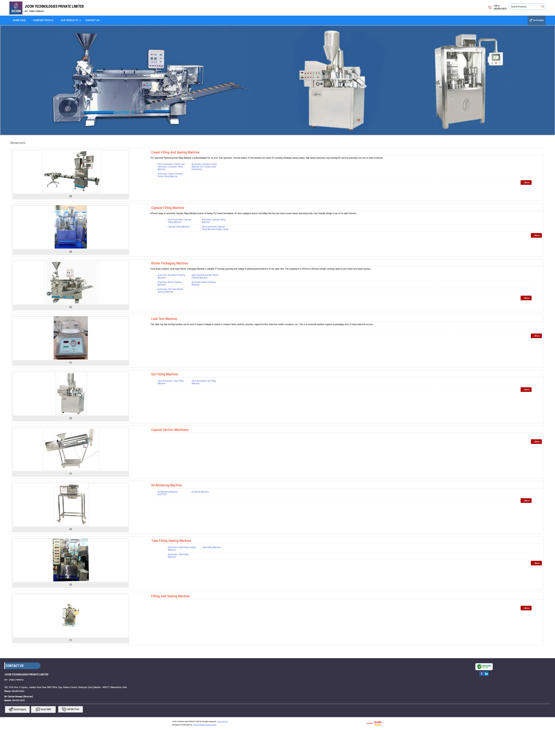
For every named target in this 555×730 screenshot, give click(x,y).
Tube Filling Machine (211, 547)
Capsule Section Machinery (170, 430)
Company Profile (43, 20)
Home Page (19, 20)
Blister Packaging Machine (169, 263)
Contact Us (92, 20)
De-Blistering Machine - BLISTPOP (168, 493)
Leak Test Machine (164, 319)
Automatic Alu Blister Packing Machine (171, 276)
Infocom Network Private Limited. (205, 725)
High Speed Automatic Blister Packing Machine (205, 276)
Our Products (69, 20)
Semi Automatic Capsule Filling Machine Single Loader (215, 228)
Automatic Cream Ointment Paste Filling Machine (170, 175)
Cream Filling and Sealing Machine (175, 152)
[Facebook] (481, 675)
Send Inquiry (538, 20)
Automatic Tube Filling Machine (178, 555)
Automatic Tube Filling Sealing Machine (182, 548)
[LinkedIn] (486, 675)
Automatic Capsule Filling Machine (213, 221)
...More (526, 182)
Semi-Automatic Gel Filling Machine (204, 382)
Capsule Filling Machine (167, 208)
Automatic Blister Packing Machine (204, 283)
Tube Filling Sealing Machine (171, 541)
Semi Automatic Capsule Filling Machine (179, 221)
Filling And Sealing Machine (170, 596)
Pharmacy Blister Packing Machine (170, 283)
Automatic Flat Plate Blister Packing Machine (170, 290)
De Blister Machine (200, 491)
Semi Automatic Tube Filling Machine (171, 382)
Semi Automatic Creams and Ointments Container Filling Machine (171, 167)
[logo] (15, 13)
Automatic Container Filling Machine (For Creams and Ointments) (204, 167)
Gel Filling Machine (164, 374)
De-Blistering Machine (166, 485)
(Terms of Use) (222, 722)
